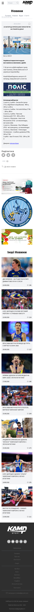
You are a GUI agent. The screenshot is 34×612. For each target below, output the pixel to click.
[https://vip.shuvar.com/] (17, 236)
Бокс (17, 572)
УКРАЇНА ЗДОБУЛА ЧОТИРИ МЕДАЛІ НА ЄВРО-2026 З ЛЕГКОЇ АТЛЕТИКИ (16, 376)
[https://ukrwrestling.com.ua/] (17, 211)
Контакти (17, 559)
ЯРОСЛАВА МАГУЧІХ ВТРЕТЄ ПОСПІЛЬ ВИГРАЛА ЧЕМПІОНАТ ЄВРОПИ (16, 409)
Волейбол (17, 578)
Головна (8, 15)
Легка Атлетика (17, 584)
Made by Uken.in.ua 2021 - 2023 (17, 605)
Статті (26, 15)
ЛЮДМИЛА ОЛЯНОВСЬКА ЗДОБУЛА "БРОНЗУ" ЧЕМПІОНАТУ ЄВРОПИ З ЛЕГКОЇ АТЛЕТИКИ (15, 442)
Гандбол (17, 581)
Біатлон (17, 575)
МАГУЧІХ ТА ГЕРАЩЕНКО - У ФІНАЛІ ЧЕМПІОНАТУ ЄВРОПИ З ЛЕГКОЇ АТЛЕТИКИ (14, 510)
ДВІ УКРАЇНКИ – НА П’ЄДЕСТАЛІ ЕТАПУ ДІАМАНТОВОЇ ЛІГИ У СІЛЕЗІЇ (16, 280)
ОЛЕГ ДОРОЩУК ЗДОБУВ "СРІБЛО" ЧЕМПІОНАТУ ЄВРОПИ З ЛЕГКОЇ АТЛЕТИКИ (15, 476)
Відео (21, 15)
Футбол (17, 569)
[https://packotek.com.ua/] (17, 186)
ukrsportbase (14, 143)
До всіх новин (10, 166)
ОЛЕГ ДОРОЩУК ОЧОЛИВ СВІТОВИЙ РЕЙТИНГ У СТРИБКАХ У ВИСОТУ (15, 312)
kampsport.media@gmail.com (18, 593)
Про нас (17, 556)
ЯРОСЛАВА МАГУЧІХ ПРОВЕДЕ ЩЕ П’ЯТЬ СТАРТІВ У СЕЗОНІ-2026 (16, 344)
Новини (15, 15)
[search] (17, 3)
